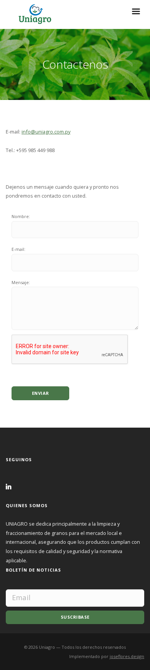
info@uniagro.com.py (46, 131)
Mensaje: (21, 282)
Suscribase (75, 617)
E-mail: (18, 249)
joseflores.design (127, 656)
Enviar (40, 393)
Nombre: (21, 216)
